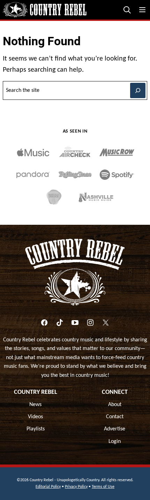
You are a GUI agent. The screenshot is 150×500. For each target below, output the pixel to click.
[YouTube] (75, 322)
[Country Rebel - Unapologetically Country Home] (45, 9)
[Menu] (142, 9)
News (35, 404)
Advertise (114, 429)
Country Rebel (35, 392)
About (114, 404)
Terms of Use (103, 487)
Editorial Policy (48, 487)
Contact (114, 417)
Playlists (36, 429)
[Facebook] (44, 322)
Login (114, 441)
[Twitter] (105, 322)
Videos (35, 417)
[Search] (127, 9)
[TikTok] (59, 322)
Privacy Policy (76, 487)
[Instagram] (90, 322)
